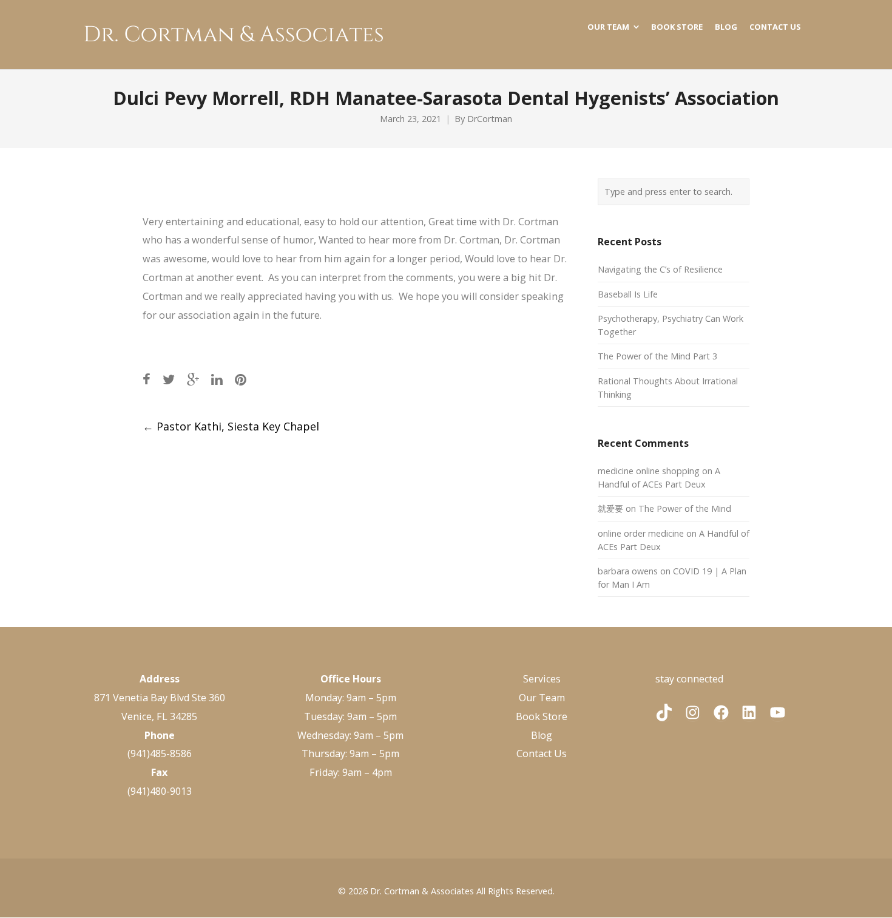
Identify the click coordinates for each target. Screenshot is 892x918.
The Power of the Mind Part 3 (657, 356)
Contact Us (541, 753)
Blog (541, 735)
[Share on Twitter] (169, 379)
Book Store (541, 716)
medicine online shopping (649, 471)
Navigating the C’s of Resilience (660, 269)
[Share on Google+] (193, 379)
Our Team (542, 697)
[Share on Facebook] (146, 379)
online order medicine (641, 533)
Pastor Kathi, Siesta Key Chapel (231, 426)
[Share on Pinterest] (240, 379)
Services (542, 678)
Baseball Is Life (628, 294)
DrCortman (489, 119)
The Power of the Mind (684, 508)
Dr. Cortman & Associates (422, 891)
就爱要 (610, 508)
